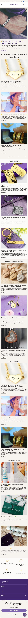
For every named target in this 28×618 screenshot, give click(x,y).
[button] (25, 615)
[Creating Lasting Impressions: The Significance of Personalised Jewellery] (14, 238)
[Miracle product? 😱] (14, 536)
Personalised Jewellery (14, 161)
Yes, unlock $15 (14, 610)
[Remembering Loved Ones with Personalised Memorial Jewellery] (14, 305)
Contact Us (4, 600)
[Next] (23, 157)
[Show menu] (1, 4)
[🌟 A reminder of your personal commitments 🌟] (14, 102)
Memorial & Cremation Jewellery (14, 261)
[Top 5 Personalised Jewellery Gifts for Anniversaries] (14, 173)
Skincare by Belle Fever (14, 460)
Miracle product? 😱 (6, 548)
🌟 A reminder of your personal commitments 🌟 (14, 114)
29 (18, 157)
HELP (2, 591)
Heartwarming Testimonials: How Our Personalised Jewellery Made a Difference (12, 82)
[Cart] (26, 4)
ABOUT (3, 595)
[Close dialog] (26, 602)
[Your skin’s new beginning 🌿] (14, 505)
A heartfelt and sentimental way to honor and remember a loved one (13, 146)
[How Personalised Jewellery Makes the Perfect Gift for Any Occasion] (14, 205)
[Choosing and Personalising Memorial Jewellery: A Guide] (14, 338)
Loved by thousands (14, 361)
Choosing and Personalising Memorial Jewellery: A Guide (14, 351)
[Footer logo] (6, 582)
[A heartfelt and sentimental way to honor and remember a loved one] (14, 133)
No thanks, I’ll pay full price (14, 614)
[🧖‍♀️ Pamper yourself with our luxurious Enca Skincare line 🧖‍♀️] (14, 472)
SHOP (2, 586)
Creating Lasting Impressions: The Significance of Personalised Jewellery (13, 251)
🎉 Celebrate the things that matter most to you (12, 42)
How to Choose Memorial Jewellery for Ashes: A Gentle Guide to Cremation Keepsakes (13, 286)
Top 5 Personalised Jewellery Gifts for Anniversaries (11, 185)
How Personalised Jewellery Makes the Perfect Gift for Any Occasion (13, 218)
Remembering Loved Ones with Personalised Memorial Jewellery (12, 318)
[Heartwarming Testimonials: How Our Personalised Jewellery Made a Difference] (14, 69)
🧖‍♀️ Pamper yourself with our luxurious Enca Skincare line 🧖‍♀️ (12, 485)
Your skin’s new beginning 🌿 (8, 516)
